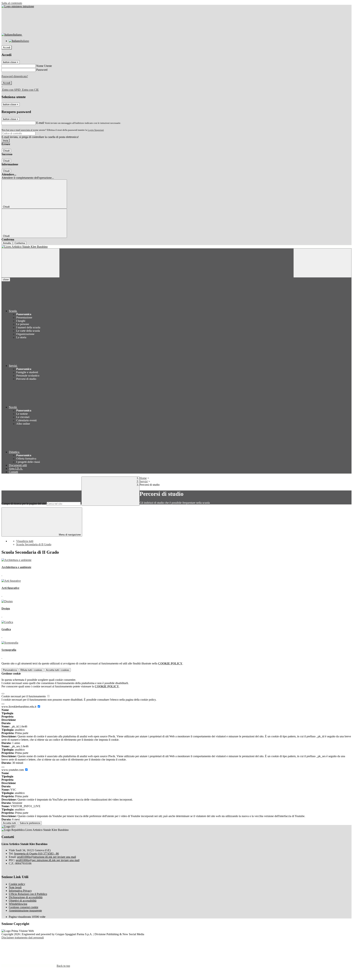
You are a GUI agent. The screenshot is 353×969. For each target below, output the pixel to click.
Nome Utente (44, 65)
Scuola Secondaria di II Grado (33, 544)
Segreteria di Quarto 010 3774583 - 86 (36, 853)
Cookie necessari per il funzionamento (24, 696)
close (6, 279)
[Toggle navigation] (30, 263)
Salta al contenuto (11, 3)
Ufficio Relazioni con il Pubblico (28, 894)
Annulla (7, 243)
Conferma (20, 243)
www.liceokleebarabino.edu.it (19, 706)
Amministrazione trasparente (25, 910)
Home (143, 478)
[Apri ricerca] (322, 263)
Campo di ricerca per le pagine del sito (23, 503)
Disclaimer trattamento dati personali (22, 937)
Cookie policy (17, 884)
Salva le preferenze (30, 823)
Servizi (144, 481)
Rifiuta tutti (31, 670)
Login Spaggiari (96, 130)
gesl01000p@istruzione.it (46, 856)
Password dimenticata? (14, 76)
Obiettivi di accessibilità (22, 900)
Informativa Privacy (20, 890)
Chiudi (6, 150)
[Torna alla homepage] (176, 246)
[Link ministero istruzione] (17, 6)
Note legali (15, 887)
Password (41, 69)
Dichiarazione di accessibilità (25, 897)
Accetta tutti (57, 670)
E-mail (40, 122)
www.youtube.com (12, 769)
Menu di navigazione (69, 534)
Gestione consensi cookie (23, 907)
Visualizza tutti (24, 541)
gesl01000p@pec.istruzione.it (47, 860)
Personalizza (10, 670)
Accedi (6, 47)
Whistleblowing (18, 903)
